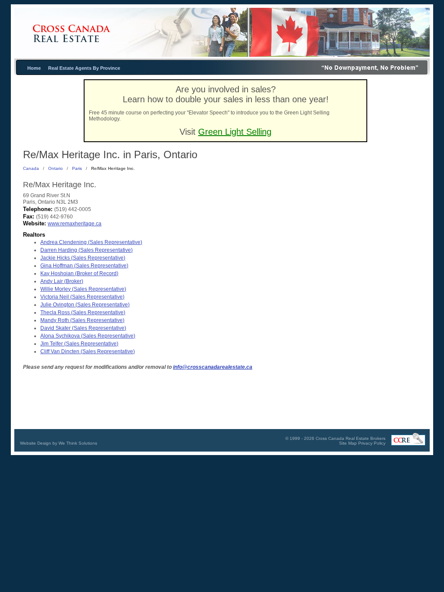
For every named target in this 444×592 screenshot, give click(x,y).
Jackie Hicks (82, 258)
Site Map (348, 443)
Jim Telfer (79, 344)
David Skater (83, 328)
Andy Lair (61, 281)
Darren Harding (86, 250)
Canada (31, 168)
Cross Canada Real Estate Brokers (350, 438)
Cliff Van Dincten (87, 351)
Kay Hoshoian (79, 273)
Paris (77, 168)
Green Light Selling (234, 132)
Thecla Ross (82, 312)
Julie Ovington (85, 305)
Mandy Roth (82, 320)
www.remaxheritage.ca (74, 224)
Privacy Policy (371, 443)
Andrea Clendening (91, 242)
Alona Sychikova (87, 336)
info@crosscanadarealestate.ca (212, 367)
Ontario (55, 168)
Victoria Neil (82, 297)
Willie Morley (83, 289)
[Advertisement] (367, 231)
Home (34, 68)
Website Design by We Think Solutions (58, 443)
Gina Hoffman (84, 266)
